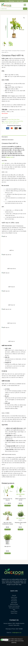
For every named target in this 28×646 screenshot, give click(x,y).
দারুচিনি (3, 163)
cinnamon (6, 121)
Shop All (14, 595)
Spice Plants (8, 50)
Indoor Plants (14, 597)
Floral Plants (14, 600)
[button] (24, 18)
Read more (20, 505)
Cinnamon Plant (15, 50)
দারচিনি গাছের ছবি (15, 123)
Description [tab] (5, 136)
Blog (14, 609)
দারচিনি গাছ (10, 123)
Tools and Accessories (14, 607)
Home (3, 50)
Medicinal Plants (14, 604)
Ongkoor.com (9, 157)
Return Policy (14, 613)
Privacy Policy (14, 611)
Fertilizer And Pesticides (14, 606)
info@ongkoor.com (16, 632)
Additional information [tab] (7, 139)
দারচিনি (7, 123)
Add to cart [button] (7, 505)
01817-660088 (19, 1)
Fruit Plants (14, 599)
